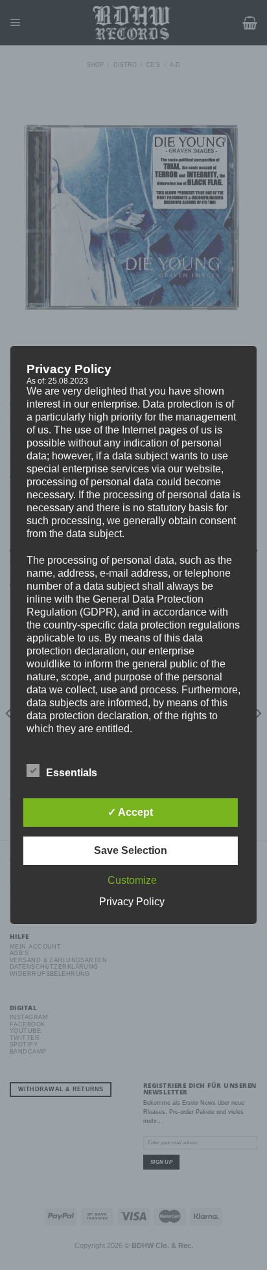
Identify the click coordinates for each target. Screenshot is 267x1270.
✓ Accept (130, 812)
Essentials (71, 772)
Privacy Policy (132, 901)
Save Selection (130, 850)
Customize (132, 880)
